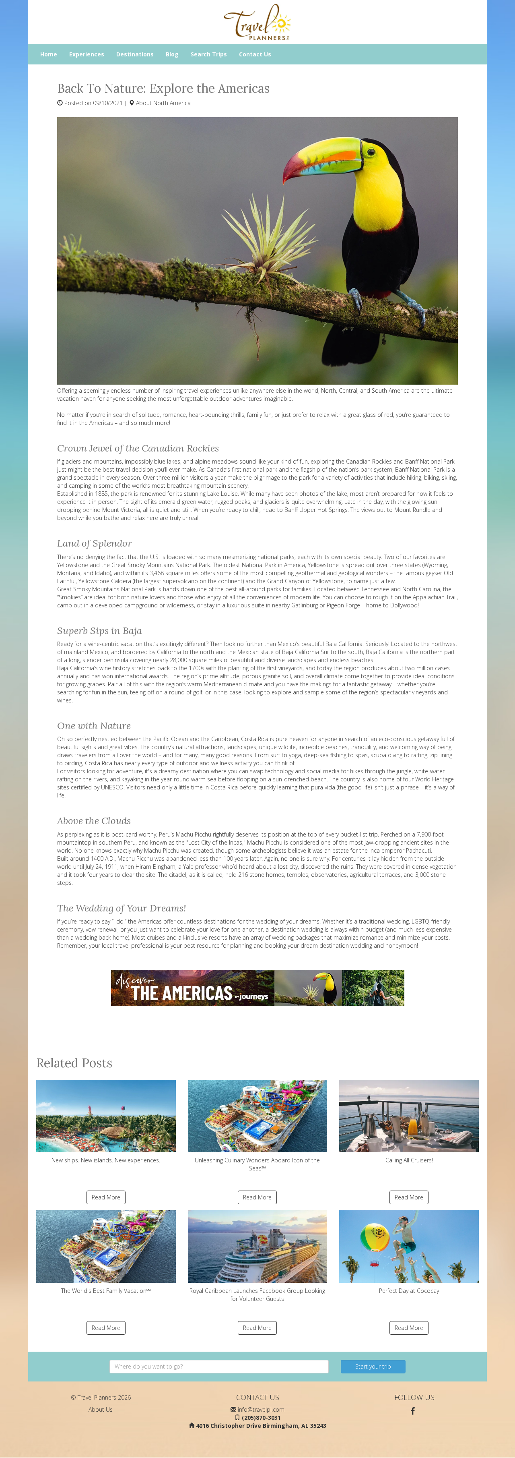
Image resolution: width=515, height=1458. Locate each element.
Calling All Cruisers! (409, 1160)
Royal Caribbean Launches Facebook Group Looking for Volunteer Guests (257, 1295)
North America (172, 103)
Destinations (135, 54)
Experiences (86, 54)
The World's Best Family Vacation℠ (106, 1290)
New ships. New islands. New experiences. (106, 1160)
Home (48, 54)
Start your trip (373, 1366)
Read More (106, 1197)
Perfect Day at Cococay (409, 1290)
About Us (101, 1409)
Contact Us (255, 54)
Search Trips (209, 54)
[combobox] (219, 1366)
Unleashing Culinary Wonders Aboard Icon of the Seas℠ (257, 1164)
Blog (172, 54)
